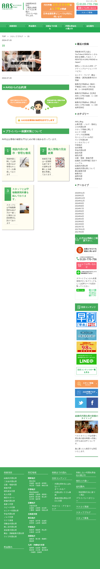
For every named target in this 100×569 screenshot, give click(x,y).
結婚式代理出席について (85, 168)
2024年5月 (79, 214)
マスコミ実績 (82, 507)
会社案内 (80, 486)
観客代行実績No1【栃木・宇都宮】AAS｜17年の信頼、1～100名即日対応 (86, 86)
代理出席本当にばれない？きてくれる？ (63, 486)
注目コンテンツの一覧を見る (86, 371)
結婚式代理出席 (81, 166)
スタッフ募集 (87, 12)
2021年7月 (79, 227)
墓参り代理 (8, 504)
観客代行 (78, 174)
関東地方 (78, 179)
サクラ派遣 (8, 520)
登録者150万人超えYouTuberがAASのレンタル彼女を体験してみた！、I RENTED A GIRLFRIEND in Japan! (86, 57)
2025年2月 (79, 195)
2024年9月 (79, 203)
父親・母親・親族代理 (84, 158)
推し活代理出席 (10, 527)
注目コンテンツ (59, 478)
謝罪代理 (78, 176)
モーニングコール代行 (84, 137)
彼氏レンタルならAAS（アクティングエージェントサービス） (86, 68)
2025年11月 (80, 193)
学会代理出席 (80, 150)
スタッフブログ (83, 512)
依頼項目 (8, 472)
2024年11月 (80, 201)
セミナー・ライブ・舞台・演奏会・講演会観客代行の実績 (86, 77)
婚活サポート (9, 498)
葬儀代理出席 (9, 501)
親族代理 (7, 488)
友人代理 (7, 494)
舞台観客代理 (80, 171)
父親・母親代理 (10, 485)
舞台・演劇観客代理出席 (14, 533)
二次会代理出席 (10, 481)
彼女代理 (78, 153)
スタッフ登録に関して (84, 129)
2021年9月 (79, 224)
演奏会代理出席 (10, 524)
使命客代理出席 (10, 530)
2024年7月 (79, 208)
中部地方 (78, 145)
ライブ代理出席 (81, 140)
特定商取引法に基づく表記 (87, 493)
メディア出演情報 (82, 135)
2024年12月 (80, 198)
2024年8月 (79, 206)
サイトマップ (91, 1)
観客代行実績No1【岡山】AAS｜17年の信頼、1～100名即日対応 (86, 105)
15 (3, 45)
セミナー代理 (80, 132)
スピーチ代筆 (9, 507)
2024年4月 (79, 216)
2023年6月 (79, 221)
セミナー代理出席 (11, 511)
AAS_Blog (79, 122)
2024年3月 (79, 219)
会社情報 (78, 148)
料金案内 (8, 547)
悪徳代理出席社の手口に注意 (63, 499)
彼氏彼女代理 (9, 491)
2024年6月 (79, 211)
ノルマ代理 (8, 517)
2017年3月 (79, 232)
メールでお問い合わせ (87, 8)
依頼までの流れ (59, 472)
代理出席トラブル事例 (63, 493)
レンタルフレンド (82, 142)
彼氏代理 (78, 155)
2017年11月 (80, 229)
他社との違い (82, 481)
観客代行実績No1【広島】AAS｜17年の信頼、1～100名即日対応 (86, 95)
